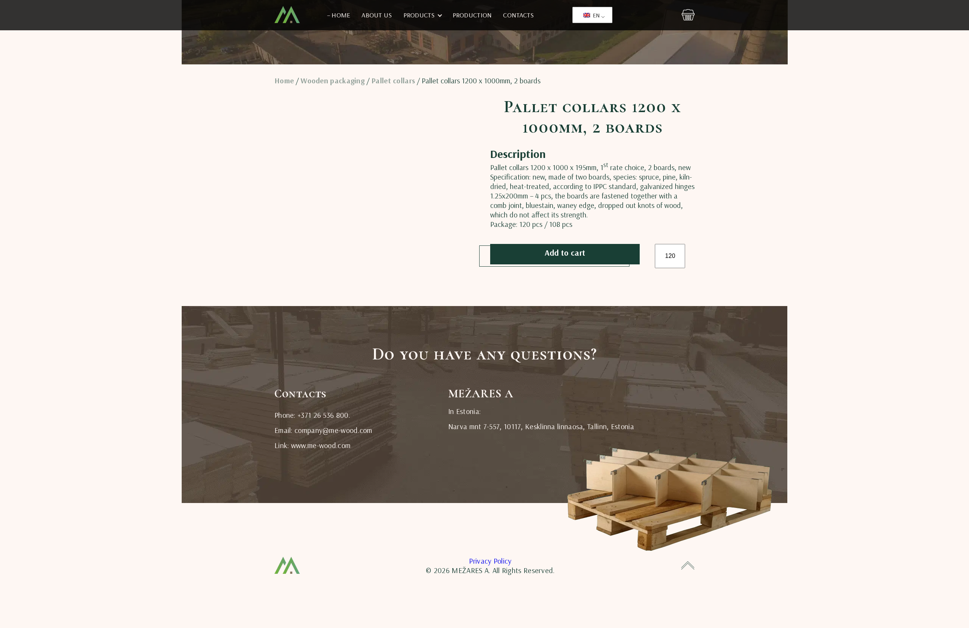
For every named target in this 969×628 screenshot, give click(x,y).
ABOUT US (376, 15)
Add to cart (565, 253)
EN (595, 15)
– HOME (339, 15)
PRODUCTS (419, 15)
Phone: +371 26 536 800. (312, 415)
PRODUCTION (472, 15)
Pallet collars (393, 80)
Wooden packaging (333, 80)
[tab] (506, 142)
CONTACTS (518, 15)
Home (284, 80)
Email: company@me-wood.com (323, 430)
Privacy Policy (490, 561)
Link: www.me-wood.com (312, 445)
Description (506, 142)
